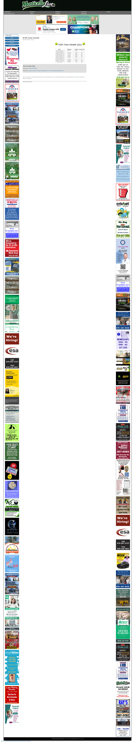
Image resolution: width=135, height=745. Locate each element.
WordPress (78, 738)
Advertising (84, 13)
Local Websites (12, 45)
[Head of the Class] (12, 459)
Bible (12, 37)
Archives (57, 13)
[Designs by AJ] (12, 516)
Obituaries (58, 11)
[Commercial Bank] (12, 332)
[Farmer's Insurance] (12, 101)
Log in (82, 738)
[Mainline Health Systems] (83, 23)
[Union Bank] (123, 421)
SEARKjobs (7, 11)
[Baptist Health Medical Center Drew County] (83, 33)
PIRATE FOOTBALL (33, 68)
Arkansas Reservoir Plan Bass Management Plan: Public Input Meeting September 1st (46, 70)
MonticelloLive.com (9, 13)
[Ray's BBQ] (123, 717)
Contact (108, 11)
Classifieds (83, 11)
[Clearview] (12, 197)
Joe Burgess (32, 39)
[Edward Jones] (52, 23)
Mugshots (32, 11)
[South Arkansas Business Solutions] (123, 200)
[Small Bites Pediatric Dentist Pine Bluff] (12, 684)
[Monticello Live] (52, 33)
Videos (31, 13)
